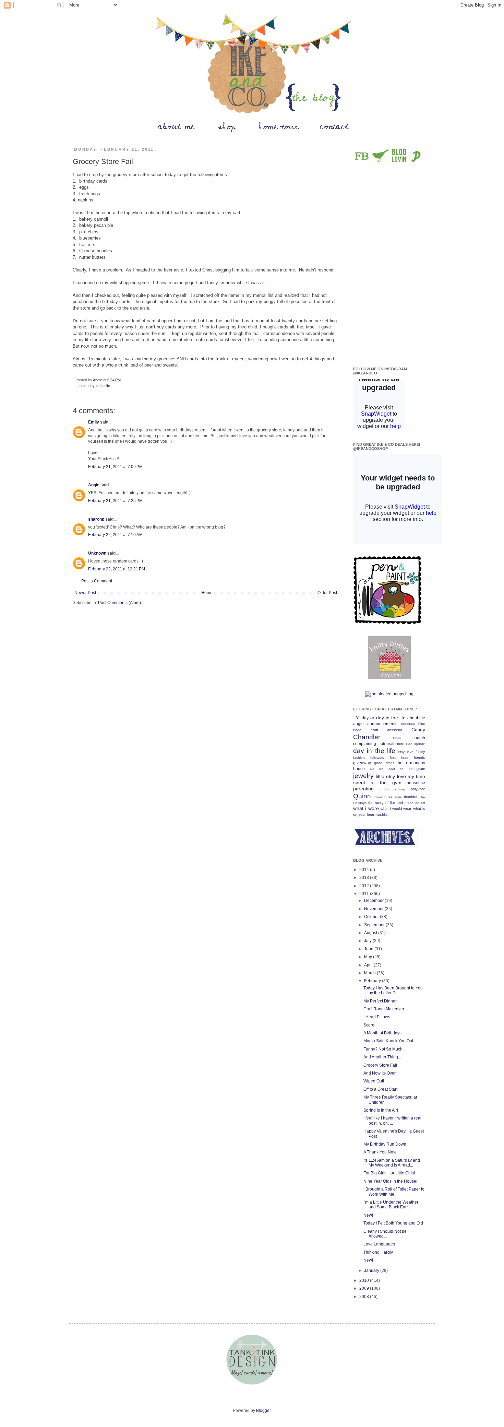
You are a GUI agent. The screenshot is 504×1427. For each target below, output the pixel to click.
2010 (364, 1280)
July (368, 940)
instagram (417, 769)
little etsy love (391, 776)
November (374, 908)
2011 (364, 893)
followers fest (382, 757)
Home (207, 592)
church (418, 737)
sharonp (96, 519)
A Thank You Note (380, 1152)
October (372, 916)
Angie (93, 485)
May (368, 956)
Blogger (263, 1410)
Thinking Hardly (378, 1252)
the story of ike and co (388, 803)
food (404, 757)
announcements (382, 723)
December (374, 900)
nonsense (416, 782)
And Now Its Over (379, 1073)
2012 (364, 885)
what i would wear (396, 809)
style (398, 797)
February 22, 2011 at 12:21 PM (116, 569)
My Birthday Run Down (384, 1144)
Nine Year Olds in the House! (390, 1181)
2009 (364, 1288)
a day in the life (389, 717)
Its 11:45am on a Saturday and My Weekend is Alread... (391, 1163)
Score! (369, 1025)
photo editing (392, 789)
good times (384, 763)
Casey (418, 729)
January (372, 1270)
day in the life (99, 386)
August (371, 932)
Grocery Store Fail (380, 1065)
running (380, 797)
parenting (363, 788)
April (369, 965)
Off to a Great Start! (380, 1089)
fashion (359, 757)
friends (419, 757)
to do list (417, 803)
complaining (364, 743)
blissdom (408, 724)
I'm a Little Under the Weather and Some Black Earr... (390, 1204)
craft (381, 744)
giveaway (362, 763)
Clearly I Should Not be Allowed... (385, 1234)
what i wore (366, 808)
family (420, 752)
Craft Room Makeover (383, 1009)
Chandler (366, 737)
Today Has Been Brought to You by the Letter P (393, 990)
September (375, 925)
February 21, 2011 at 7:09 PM (115, 466)
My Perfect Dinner (380, 1001)
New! (368, 1215)
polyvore (418, 789)
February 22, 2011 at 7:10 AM (115, 534)
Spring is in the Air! (380, 1110)
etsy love (405, 752)
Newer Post (85, 592)
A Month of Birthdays (382, 1033)
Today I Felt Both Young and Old (393, 1223)
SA (390, 797)
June (369, 949)
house (359, 768)
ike (372, 769)
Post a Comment (96, 581)
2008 (364, 1296)
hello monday (411, 763)
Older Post (327, 592)
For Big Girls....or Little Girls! (389, 1173)
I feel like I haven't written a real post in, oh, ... (392, 1120)
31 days (363, 718)
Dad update (415, 744)
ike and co (391, 769)
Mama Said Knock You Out (388, 1041)
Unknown (97, 553)
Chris (397, 738)
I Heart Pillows (376, 1016)
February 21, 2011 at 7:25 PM (115, 500)
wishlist (382, 814)
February (373, 980)
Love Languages (379, 1244)
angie (358, 723)
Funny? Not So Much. (383, 1049)
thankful (410, 797)
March (370, 973)
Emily (93, 422)
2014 (364, 869)
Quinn (362, 796)
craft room (395, 744)
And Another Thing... (382, 1057)
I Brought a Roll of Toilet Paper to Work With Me (393, 1191)
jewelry (363, 775)
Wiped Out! (373, 1081)
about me (416, 718)
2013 (364, 877)
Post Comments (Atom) (119, 602)
